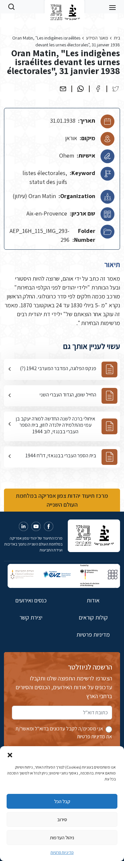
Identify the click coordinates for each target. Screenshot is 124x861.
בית (117, 38)
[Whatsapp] (80, 89)
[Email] (63, 89)
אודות (93, 600)
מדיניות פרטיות (62, 852)
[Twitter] (115, 89)
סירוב (62, 819)
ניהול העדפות (62, 837)
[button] (10, 754)
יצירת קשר (31, 617)
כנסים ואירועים (31, 600)
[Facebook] (98, 89)
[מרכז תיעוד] (64, 6)
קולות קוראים (93, 617)
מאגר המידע (97, 38)
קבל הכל (62, 801)
